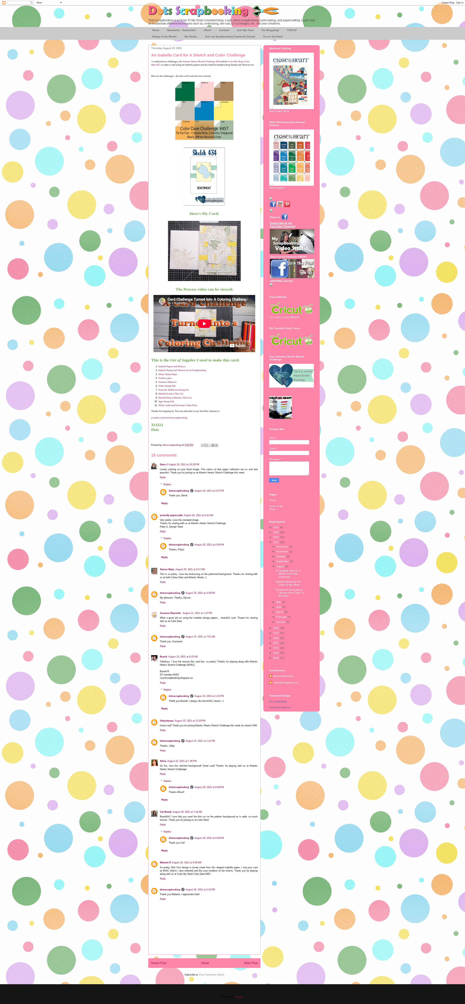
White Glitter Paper (167, 374)
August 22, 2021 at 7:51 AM (200, 636)
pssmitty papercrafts (171, 515)
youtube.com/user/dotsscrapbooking (169, 417)
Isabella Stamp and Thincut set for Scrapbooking (182, 370)
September (283, 561)
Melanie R (165, 862)
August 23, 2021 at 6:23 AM (183, 656)
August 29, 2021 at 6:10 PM (200, 889)
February (282, 616)
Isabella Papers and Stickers (171, 366)
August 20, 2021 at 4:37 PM (209, 490)
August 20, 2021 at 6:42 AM (198, 515)
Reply (163, 477)
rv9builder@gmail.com (286, 682)
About (207, 30)
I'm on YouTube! (273, 36)
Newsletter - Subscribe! (181, 30)
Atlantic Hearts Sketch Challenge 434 (201, 61)
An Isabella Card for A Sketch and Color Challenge (288, 573)
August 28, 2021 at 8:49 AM (186, 862)
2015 (276, 652)
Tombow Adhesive (167, 382)
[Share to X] (209, 445)
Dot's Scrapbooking (277, 701)
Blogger (239, 996)
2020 (276, 628)
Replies (167, 484)
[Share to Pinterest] (216, 445)
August (280, 566)
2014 (276, 657)
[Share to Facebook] (213, 445)
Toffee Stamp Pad (166, 385)
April (279, 607)
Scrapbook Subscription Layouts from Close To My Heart (290, 592)
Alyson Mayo (167, 569)
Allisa (163, 761)
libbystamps (167, 720)
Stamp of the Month (164, 36)
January (281, 621)
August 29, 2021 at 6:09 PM (209, 838)
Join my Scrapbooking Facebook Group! (230, 36)
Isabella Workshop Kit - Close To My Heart (289, 583)
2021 (276, 542)
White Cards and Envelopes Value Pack (177, 405)
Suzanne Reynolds (171, 613)
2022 (276, 537)
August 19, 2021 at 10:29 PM (184, 464)
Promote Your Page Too (279, 707)
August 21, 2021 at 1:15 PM (197, 613)
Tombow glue (165, 378)
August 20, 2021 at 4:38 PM (209, 544)
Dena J (163, 464)
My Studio (191, 36)
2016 (276, 647)
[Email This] (203, 445)
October (281, 556)
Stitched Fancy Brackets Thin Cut (175, 397)
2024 (276, 527)
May (279, 601)
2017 (276, 642)
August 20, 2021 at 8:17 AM (190, 569)
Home (155, 30)
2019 (276, 633)
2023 (276, 532)
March (280, 611)
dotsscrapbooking (179, 490)
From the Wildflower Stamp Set (173, 389)
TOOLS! (292, 30)
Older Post (251, 963)
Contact (224, 30)
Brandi (163, 656)
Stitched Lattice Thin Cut (170, 393)
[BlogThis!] (206, 445)
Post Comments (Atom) (211, 974)
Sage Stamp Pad (166, 401)
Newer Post (158, 963)
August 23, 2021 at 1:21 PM (209, 696)
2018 (276, 638)
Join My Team (245, 30)
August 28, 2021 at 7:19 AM (187, 811)
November (282, 551)
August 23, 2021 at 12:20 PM (190, 720)
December (282, 546)
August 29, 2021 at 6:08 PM (209, 787)
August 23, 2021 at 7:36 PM (182, 761)
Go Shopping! (270, 30)
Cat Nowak (166, 811)
